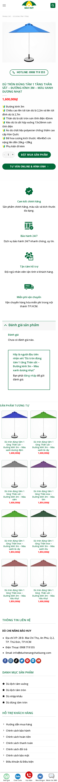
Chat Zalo (18, 780)
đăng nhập (30, 375)
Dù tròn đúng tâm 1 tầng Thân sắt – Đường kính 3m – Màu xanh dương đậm (14, 445)
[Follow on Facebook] (5, 660)
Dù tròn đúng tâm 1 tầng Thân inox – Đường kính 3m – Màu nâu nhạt (14, 594)
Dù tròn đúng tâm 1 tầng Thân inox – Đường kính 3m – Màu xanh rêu (43, 544)
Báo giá (6, 780)
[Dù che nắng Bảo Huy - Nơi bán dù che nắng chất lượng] (29, 5)
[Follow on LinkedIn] (33, 660)
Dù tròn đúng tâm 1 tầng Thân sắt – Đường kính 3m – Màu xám (14, 495)
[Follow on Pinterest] (27, 660)
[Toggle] (5, 324)
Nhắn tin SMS (51, 780)
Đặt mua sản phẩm (34, 154)
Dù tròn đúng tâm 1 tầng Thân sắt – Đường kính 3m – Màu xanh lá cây (43, 445)
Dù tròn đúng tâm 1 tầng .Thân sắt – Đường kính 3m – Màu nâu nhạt (43, 594)
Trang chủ (6, 16)
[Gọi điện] (28, 775)
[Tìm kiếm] (53, 5)
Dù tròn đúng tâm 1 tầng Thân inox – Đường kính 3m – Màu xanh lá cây (14, 544)
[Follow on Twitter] (21, 660)
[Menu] (4, 5)
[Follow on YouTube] (38, 660)
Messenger (40, 780)
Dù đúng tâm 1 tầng (21, 16)
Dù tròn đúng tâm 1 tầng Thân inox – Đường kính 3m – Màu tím (43, 495)
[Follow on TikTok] (16, 660)
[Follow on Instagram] (10, 660)
